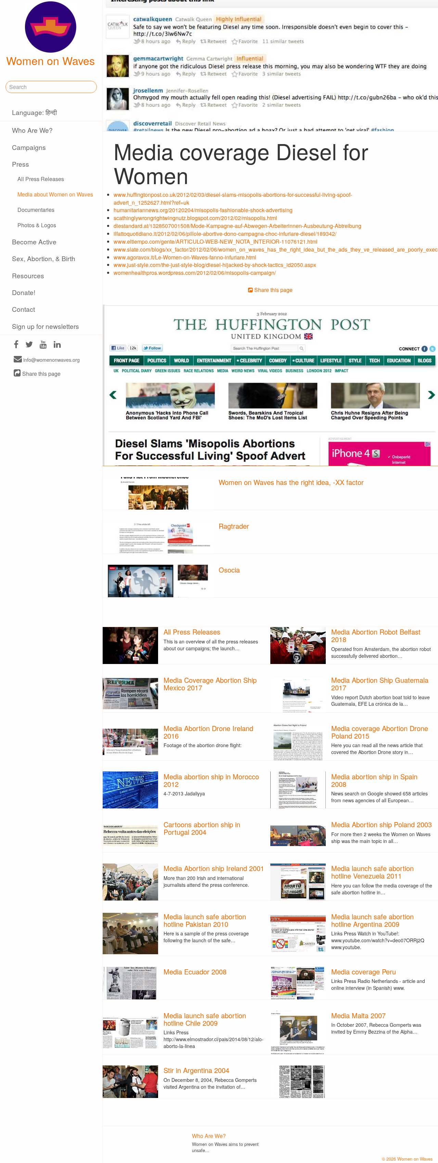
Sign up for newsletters (45, 326)
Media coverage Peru (363, 971)
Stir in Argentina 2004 (196, 1070)
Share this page (41, 374)
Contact (23, 309)
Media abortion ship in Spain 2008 (374, 780)
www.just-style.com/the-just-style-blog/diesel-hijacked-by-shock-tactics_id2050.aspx (215, 265)
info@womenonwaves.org (51, 359)
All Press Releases (40, 179)
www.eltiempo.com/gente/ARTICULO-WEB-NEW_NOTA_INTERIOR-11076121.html (216, 241)
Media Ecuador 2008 (195, 971)
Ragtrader (234, 526)
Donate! (23, 292)
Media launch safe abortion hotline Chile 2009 (205, 1019)
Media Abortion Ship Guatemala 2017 (379, 683)
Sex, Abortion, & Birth (43, 258)
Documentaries (35, 210)
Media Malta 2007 (358, 1015)
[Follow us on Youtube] (43, 345)
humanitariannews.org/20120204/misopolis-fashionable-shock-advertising (203, 210)
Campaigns (29, 147)
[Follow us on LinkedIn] (57, 345)
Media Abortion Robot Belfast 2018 (376, 635)
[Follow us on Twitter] (29, 345)
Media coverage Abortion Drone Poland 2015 (379, 732)
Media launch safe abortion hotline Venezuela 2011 (372, 872)
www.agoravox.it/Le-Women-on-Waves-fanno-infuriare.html (185, 257)
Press (20, 163)
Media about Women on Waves (55, 194)
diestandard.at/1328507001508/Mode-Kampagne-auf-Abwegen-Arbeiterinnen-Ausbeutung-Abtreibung (237, 226)
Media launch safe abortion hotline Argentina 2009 (372, 920)
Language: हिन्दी (34, 112)
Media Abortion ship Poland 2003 (381, 824)
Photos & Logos (36, 225)
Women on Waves (50, 60)
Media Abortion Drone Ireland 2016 (208, 732)
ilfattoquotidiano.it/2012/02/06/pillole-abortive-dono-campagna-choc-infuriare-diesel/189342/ (225, 234)
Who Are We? (32, 130)
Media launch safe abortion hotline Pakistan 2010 (205, 920)
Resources (28, 275)
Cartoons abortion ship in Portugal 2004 (202, 828)
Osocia (229, 570)
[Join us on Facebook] (16, 345)
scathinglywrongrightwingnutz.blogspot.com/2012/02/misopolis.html (195, 218)
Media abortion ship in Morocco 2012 (211, 780)
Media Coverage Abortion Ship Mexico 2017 (210, 683)
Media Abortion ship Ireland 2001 (214, 868)
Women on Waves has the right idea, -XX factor (291, 482)
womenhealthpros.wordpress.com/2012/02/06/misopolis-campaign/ (195, 273)
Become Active (34, 241)
